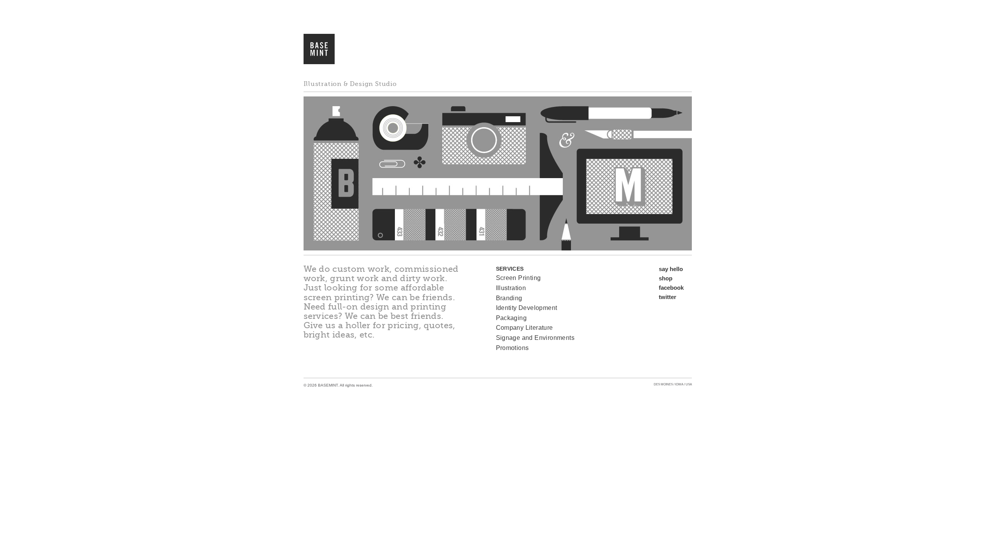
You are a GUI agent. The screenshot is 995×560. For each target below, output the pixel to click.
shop (665, 278)
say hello (671, 269)
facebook (671, 287)
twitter (667, 297)
